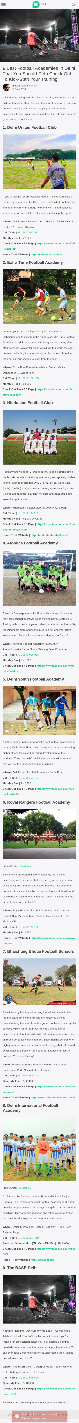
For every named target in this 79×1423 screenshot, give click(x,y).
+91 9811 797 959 (28, 513)
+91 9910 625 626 (28, 1377)
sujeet (22, 1188)
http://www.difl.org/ (43, 1259)
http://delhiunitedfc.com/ (46, 254)
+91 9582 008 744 (28, 1075)
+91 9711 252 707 (28, 777)
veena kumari (25, 866)
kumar (28, 1188)
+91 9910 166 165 (28, 378)
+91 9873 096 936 (28, 654)
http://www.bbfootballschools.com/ (53, 1097)
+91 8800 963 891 (28, 232)
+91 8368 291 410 (28, 1237)
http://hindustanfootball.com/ (49, 535)
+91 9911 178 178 (28, 926)
